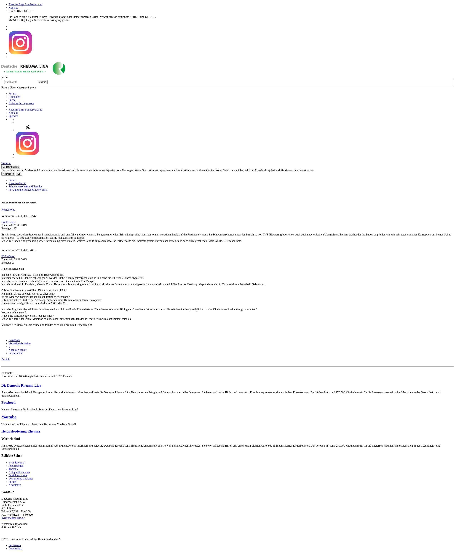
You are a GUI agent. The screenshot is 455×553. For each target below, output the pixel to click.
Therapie (13, 468)
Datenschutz (15, 548)
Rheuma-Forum (17, 183)
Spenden (13, 115)
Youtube (8, 417)
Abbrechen (8, 173)
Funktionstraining (18, 475)
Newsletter (15, 484)
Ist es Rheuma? (17, 462)
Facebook (8, 402)
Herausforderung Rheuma (20, 431)
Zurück (5, 359)
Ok (18, 173)
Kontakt (13, 7)
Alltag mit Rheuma (19, 472)
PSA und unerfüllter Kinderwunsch (28, 189)
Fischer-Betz (8, 222)
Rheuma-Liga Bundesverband (25, 4)
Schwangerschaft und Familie (25, 186)
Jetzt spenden (16, 465)
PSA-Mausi (8, 256)
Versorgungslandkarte (21, 478)
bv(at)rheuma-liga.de (13, 517)
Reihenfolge (8, 209)
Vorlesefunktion (11, 167)
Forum (12, 180)
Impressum (15, 545)
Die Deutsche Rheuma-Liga (21, 385)
